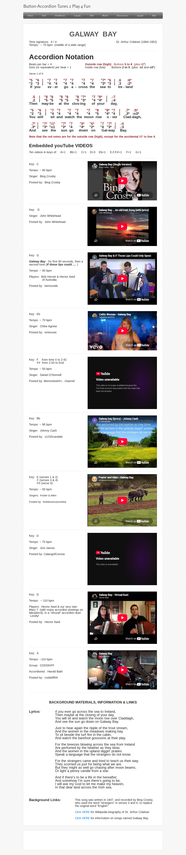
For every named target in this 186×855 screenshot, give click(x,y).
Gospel (140, 15)
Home (30, 15)
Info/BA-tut (60, 15)
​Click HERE (82, 818)
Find (44, 15)
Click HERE (82, 812)
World (105, 15)
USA (91, 15)
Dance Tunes (122, 15)
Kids (154, 15)
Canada (77, 15)
